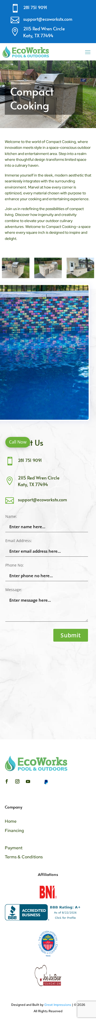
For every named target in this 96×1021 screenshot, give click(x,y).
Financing (14, 830)
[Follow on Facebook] (6, 781)
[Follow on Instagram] (17, 781)
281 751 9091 (35, 7)
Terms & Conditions (24, 857)
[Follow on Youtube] (28, 781)
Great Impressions (57, 1005)
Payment (13, 848)
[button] (17, 442)
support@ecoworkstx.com (47, 19)
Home (11, 821)
